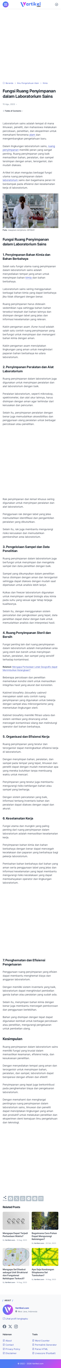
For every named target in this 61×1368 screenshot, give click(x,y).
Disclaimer (11, 1353)
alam (32, 134)
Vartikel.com (22, 1308)
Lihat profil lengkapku (16, 1318)
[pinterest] (34, 1198)
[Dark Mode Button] (56, 4)
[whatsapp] (22, 1198)
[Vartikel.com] (30, 4)
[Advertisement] (30, 45)
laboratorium (11, 180)
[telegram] (28, 1198)
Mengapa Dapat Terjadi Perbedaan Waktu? (15, 1235)
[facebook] (10, 1198)
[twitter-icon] (10, 1327)
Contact (9, 1345)
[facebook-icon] (4, 1327)
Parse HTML (41, 1349)
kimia (28, 277)
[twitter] (16, 1198)
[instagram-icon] (16, 1327)
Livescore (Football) (45, 1353)
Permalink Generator (45, 1345)
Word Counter (42, 1340)
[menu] (6, 4)
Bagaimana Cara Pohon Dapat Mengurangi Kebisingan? (44, 1236)
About (8, 1340)
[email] (41, 1198)
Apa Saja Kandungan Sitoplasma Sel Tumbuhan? (43, 1272)
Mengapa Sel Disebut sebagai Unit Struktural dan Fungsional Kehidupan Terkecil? (15, 1274)
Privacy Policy (12, 1349)
